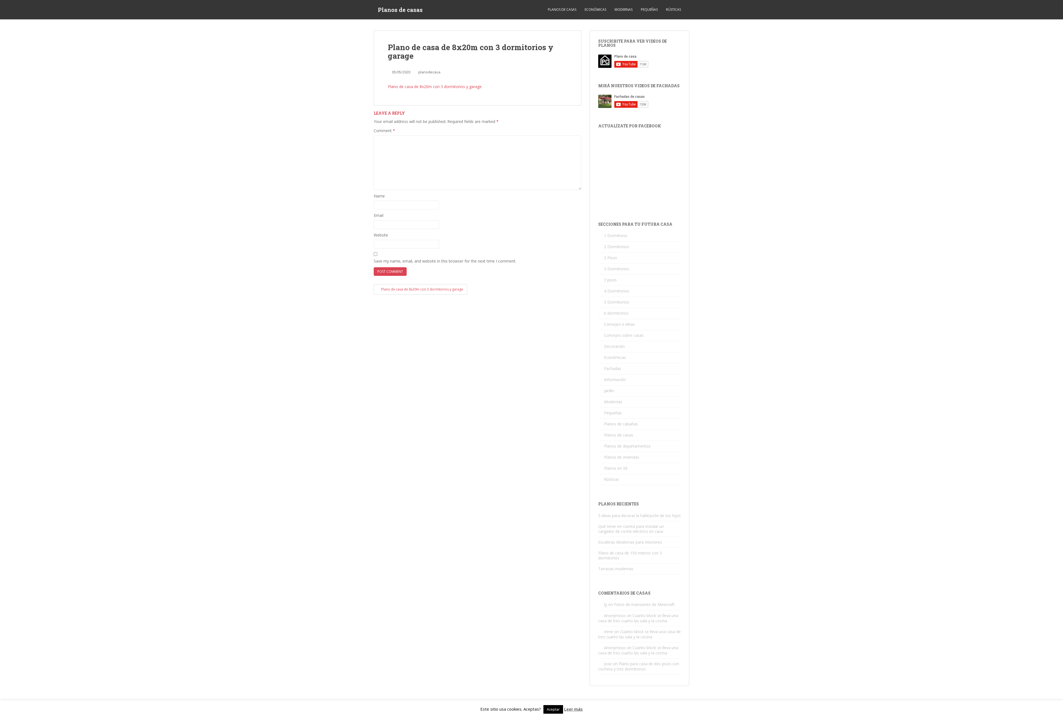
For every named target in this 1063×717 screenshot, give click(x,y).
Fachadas (612, 368)
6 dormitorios (616, 313)
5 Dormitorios (616, 302)
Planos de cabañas (621, 423)
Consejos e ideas (619, 324)
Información (615, 379)
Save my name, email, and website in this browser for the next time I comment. (445, 261)
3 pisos (610, 279)
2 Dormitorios (616, 246)
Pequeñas (649, 9)
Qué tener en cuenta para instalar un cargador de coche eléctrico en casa (631, 529)
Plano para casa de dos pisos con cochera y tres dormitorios (638, 666)
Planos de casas (400, 9)
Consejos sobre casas (624, 335)
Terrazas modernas (615, 568)
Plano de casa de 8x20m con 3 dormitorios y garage (435, 86)
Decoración (614, 346)
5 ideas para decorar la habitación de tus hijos (639, 515)
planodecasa (429, 72)
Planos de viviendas (621, 457)
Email (378, 215)
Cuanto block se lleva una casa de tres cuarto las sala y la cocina (638, 618)
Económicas (595, 9)
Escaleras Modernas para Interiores (630, 542)
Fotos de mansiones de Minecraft (644, 604)
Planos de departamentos (627, 446)
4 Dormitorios (616, 291)
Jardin (609, 390)
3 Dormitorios (616, 268)
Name (379, 196)
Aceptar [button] (553, 709)
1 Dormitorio (615, 235)
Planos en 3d (615, 468)
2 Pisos (610, 257)
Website (381, 235)
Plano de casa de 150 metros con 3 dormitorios (630, 555)
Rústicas (673, 9)
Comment (384, 130)
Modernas (624, 9)
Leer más (573, 709)
